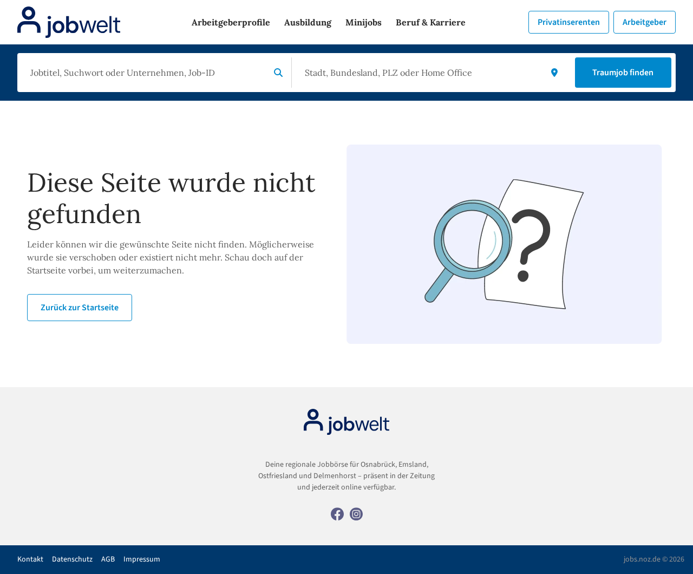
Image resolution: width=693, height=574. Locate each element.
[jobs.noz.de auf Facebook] (337, 513)
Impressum (141, 559)
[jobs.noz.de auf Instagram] (356, 513)
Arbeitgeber (644, 22)
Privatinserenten (569, 22)
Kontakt (30, 559)
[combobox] (145, 72)
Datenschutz (72, 559)
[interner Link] (68, 22)
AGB (108, 559)
